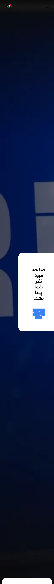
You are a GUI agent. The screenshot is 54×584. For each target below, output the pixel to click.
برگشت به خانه (37, 313)
